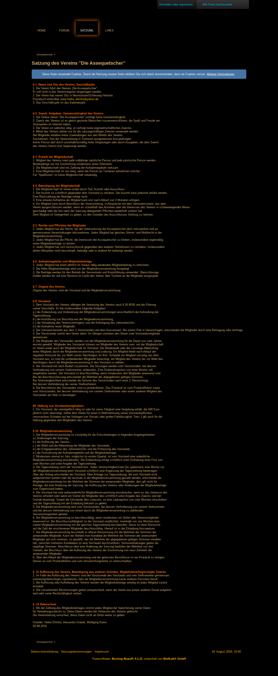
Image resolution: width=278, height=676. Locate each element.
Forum (64, 30)
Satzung (86, 30)
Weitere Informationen (220, 74)
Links (109, 30)
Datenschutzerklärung (44, 651)
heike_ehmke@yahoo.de (82, 99)
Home (41, 30)
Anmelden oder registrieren (176, 4)
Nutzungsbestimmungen (76, 651)
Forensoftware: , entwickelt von (139, 658)
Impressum (102, 651)
